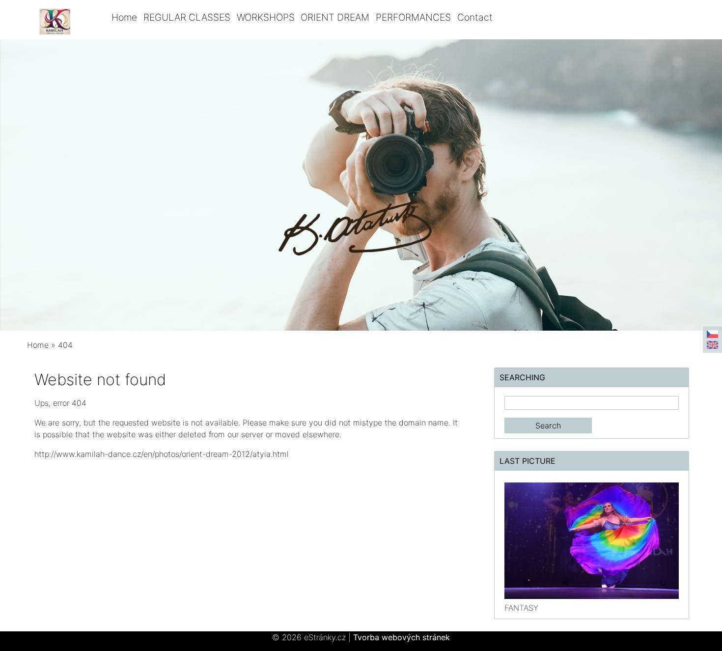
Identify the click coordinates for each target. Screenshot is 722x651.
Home (124, 17)
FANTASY (521, 608)
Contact (475, 17)
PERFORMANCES (413, 17)
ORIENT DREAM (335, 17)
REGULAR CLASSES (186, 17)
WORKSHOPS (266, 17)
